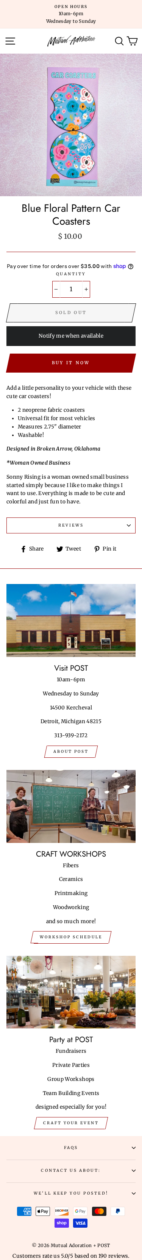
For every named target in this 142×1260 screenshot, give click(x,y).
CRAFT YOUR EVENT (71, 1122)
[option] (71, 14)
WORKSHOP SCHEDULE (71, 937)
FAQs (71, 1147)
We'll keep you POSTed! (71, 1193)
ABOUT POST (71, 751)
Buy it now (71, 362)
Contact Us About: (71, 1170)
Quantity (71, 273)
